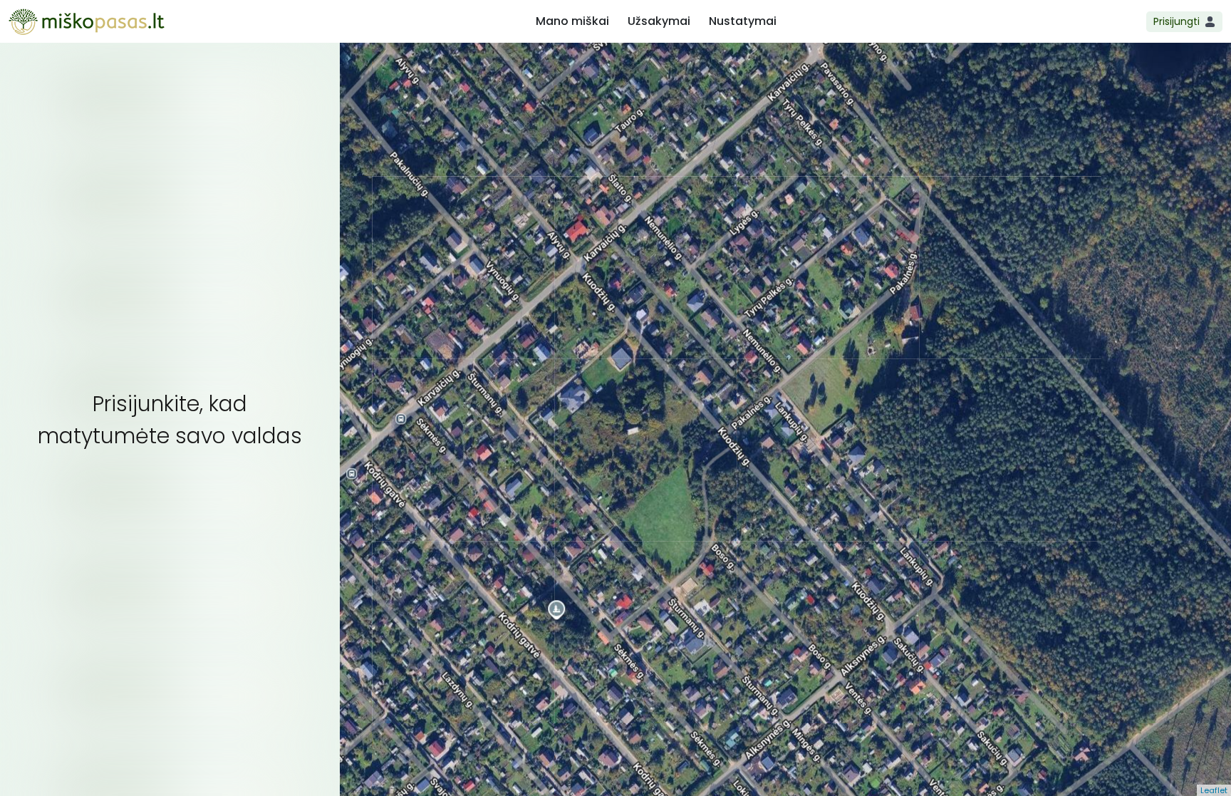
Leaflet (1213, 790)
